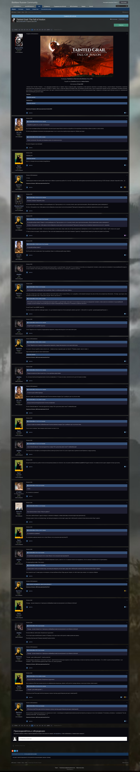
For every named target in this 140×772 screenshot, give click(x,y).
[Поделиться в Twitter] (15, 751)
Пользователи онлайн (46, 9)
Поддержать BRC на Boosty (70, 16)
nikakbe (40, 137)
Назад (16, 29)
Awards (91, 6)
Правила (28, 9)
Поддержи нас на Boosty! (60, 6)
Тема (56, 767)
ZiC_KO (18, 132)
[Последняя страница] (52, 30)
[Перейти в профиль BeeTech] (19, 179)
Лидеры (83, 6)
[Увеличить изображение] (76, 56)
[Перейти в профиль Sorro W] (19, 506)
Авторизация (114, 19)
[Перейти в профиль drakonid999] (14, 20)
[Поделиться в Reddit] (13, 751)
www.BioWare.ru (17, 6)
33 (34, 29)
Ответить (121, 25)
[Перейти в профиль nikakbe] (19, 268)
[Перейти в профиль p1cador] (19, 486)
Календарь (20, 9)
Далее (48, 29)
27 (19, 29)
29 (24, 29)
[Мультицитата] (27, 113)
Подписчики (121, 19)
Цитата (30, 112)
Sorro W (19, 512)
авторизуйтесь (57, 733)
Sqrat (19, 166)
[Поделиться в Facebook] (17, 751)
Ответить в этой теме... (26, 739)
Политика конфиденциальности (67, 767)
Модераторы (35, 9)
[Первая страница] (13, 30)
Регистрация (124, 2)
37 (44, 29)
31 (29, 29)
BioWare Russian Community (24, 2)
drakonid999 (23, 21)
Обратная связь (80, 767)
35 (39, 29)
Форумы (14, 9)
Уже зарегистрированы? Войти (110, 2)
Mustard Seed (18, 206)
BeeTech (40, 121)
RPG (36, 21)
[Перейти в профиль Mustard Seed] (19, 199)
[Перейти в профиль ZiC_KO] (19, 124)
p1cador (19, 492)
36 (42, 29)
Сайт (39, 6)
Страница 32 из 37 (57, 29)
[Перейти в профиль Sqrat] (19, 158)
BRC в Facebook (74, 6)
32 (32, 29)
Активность (47, 6)
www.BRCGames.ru (29, 6)
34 (37, 29)
